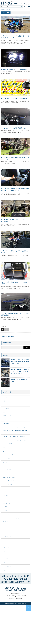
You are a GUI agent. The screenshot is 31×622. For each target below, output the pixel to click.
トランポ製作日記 (6, 458)
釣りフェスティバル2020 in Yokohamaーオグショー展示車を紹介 (15, 220)
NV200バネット (7, 423)
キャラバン (5, 419)
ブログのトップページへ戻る (7, 336)
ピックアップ (6, 529)
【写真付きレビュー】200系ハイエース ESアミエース (20, 380)
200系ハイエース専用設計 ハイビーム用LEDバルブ (14, 69)
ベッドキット (6, 462)
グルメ (4, 570)
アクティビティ (6, 540)
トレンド (5, 533)
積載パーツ (5, 466)
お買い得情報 (6, 401)
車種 (4, 412)
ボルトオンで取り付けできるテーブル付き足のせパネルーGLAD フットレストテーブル (15, 189)
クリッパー (5, 404)
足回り (4, 473)
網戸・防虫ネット (7, 495)
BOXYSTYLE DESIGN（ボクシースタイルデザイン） (14, 440)
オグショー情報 (6, 547)
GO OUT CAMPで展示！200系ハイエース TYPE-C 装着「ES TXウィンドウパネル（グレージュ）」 (20, 371)
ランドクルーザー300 (7, 443)
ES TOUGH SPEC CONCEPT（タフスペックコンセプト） (15, 431)
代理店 (4, 562)
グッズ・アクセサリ (7, 521)
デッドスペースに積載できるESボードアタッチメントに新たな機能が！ (15, 314)
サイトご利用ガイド (7, 566)
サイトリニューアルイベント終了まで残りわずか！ (14, 98)
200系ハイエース (7, 415)
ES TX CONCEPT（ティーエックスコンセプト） (14, 427)
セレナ (4, 447)
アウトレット (6, 397)
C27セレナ (5, 451)
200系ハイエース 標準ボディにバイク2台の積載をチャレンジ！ (15, 251)
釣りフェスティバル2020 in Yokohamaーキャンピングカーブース (15, 158)
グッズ (4, 525)
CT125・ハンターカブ (8, 455)
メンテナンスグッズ (7, 510)
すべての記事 (6, 408)
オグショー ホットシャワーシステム (11, 518)
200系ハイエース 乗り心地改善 (9, 477)
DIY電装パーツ (6, 507)
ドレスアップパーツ (7, 484)
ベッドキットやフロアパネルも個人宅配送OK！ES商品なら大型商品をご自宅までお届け (20, 361)
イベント (5, 551)
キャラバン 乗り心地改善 (8, 481)
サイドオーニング (6, 499)
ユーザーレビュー (7, 536)
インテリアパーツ (7, 469)
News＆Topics (6, 559)
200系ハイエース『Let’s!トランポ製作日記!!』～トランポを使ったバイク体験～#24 (15, 36)
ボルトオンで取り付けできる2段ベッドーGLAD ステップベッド (15, 282)
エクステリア (6, 488)
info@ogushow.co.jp (17, 598)
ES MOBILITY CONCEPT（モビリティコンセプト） (14, 436)
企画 (4, 555)
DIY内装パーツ (6, 503)
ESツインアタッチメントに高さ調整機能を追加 (13, 128)
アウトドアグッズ (7, 514)
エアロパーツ (6, 492)
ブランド (5, 544)
